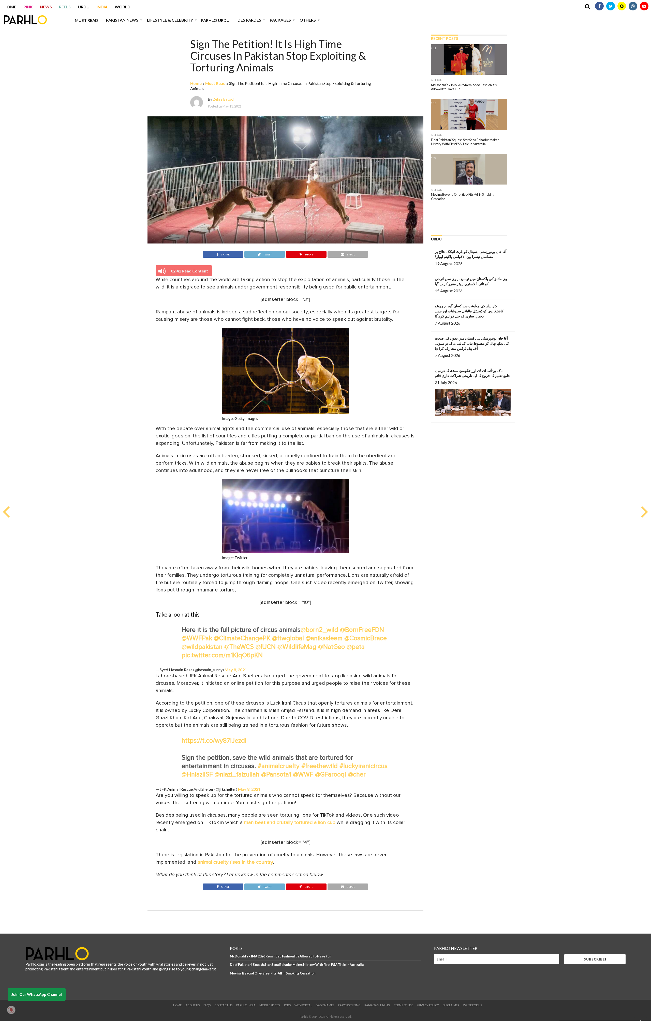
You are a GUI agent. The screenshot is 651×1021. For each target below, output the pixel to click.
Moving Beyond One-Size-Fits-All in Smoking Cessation (272, 973)
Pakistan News (122, 20)
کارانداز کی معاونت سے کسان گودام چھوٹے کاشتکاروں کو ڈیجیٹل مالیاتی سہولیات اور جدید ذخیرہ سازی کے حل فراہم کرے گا (469, 311)
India (102, 6)
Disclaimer (451, 1005)
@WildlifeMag (296, 647)
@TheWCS (239, 647)
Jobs (287, 1005)
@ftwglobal (288, 638)
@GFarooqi (330, 774)
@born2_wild (319, 630)
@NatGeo (331, 647)
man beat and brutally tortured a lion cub (289, 822)
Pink (28, 6)
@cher (357, 774)
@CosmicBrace (365, 638)
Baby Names (325, 1005)
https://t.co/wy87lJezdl (214, 741)
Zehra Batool (223, 99)
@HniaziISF (197, 774)
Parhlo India (246, 1005)
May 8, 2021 (236, 669)
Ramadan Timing (377, 1005)
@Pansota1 (276, 774)
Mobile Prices (269, 1005)
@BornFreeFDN (362, 630)
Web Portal (303, 1005)
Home (10, 6)
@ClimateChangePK (242, 638)
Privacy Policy (428, 1005)
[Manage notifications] (11, 1010)
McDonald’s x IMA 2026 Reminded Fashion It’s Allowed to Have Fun (280, 956)
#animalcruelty (279, 766)
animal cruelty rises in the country (235, 862)
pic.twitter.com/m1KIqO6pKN (222, 655)
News (46, 6)
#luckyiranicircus (363, 766)
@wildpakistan (202, 647)
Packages (280, 20)
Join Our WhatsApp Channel (36, 994)
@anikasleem (324, 638)
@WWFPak (197, 638)
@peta (356, 647)
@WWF (303, 774)
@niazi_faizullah (237, 774)
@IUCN (266, 647)
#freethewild (319, 766)
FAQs (207, 1005)
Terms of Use (403, 1005)
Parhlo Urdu (215, 20)
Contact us (223, 1005)
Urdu (84, 6)
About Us (192, 1005)
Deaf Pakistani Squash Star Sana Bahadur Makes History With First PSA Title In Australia (297, 965)
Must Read (86, 20)
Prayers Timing (349, 1005)
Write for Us (472, 1005)
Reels (65, 6)
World (122, 6)
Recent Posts (444, 38)
